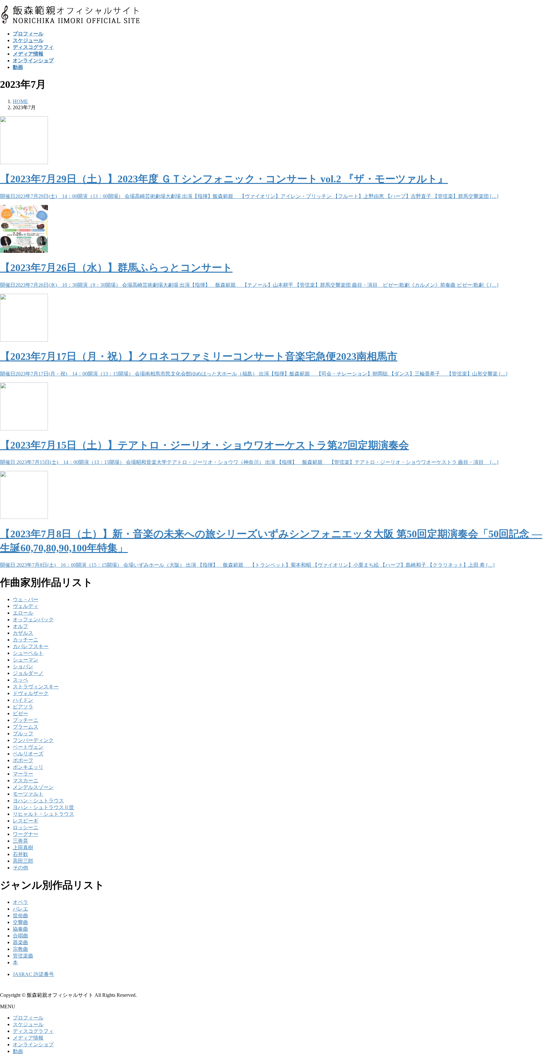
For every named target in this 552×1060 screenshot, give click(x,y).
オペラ (20, 902)
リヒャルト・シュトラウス (43, 814)
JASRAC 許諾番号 (33, 974)
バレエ (20, 909)
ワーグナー (25, 834)
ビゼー (20, 713)
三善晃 (20, 841)
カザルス (23, 633)
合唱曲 (20, 935)
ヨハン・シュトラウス (38, 800)
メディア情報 (28, 1038)
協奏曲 (20, 929)
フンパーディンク (33, 740)
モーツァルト (28, 794)
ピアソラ (23, 706)
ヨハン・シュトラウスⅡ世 (43, 807)
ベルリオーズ (28, 753)
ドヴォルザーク (31, 693)
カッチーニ (25, 639)
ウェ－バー (25, 599)
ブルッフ (23, 733)
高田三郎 (23, 861)
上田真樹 (23, 847)
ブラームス (25, 727)
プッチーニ (25, 720)
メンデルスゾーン (33, 787)
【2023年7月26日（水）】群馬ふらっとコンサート (116, 267)
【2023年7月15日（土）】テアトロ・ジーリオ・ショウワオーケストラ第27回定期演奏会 (204, 445)
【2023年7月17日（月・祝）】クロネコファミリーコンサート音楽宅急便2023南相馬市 (198, 356)
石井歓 (20, 854)
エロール (23, 613)
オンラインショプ (33, 1044)
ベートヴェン (28, 747)
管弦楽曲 (23, 955)
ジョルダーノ (28, 673)
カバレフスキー (31, 646)
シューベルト (28, 653)
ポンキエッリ (28, 767)
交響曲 (20, 922)
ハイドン (23, 700)
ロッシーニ (25, 827)
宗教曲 (20, 949)
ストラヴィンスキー (36, 686)
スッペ (20, 680)
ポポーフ (23, 760)
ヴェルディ (25, 606)
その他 (20, 867)
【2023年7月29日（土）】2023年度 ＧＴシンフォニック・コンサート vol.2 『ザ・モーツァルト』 (224, 179)
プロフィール (28, 1017)
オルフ (20, 626)
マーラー (23, 773)
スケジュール (28, 1024)
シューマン (25, 659)
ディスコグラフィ (33, 1031)
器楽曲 (20, 942)
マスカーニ (25, 780)
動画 (18, 1051)
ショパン (23, 666)
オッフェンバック (33, 619)
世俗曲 (20, 915)
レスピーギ (25, 820)
